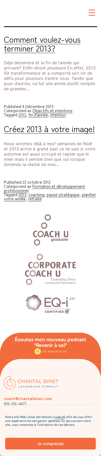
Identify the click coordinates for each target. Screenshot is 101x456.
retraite (35, 198)
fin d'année (38, 114)
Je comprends (50, 443)
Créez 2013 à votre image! (49, 128)
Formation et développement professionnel (44, 188)
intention (58, 114)
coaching (36, 194)
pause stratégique (63, 194)
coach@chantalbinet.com (28, 398)
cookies (59, 416)
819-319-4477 (15, 403)
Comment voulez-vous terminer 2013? (42, 43)
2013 (22, 114)
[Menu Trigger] (92, 12)
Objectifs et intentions (52, 110)
